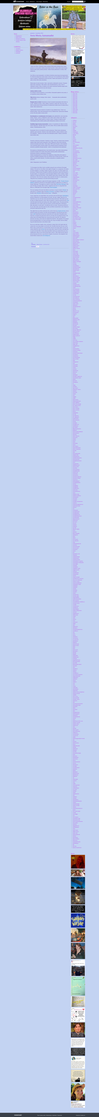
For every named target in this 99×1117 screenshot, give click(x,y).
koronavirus (75, 475)
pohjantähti (75, 655)
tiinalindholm (75, 757)
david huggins (76, 236)
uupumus (75, 786)
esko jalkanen (76, 297)
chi (73, 229)
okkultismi (75, 628)
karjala (74, 438)
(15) (75, 96)
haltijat (74, 338)
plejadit (74, 654)
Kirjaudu (69, 1)
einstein (74, 263)
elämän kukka (76, 279)
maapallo (75, 565)
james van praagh (77, 404)
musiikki (74, 604)
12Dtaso (75, 120)
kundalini (75, 500)
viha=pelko (75, 822)
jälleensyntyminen (77, 428)
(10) (75, 112)
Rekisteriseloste (49, 1115)
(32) (75, 104)
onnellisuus (75, 630)
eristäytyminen (76, 292)
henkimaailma (76, 348)
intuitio (74, 393)
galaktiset (75, 321)
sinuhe (74, 718)
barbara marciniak (77, 207)
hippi (74, 360)
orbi (74, 632)
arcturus (75, 184)
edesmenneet (76, 257)
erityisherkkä (76, 293)
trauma (74, 763)
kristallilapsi (75, 485)
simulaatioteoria (76, 716)
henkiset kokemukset (77, 353)
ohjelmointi (75, 626)
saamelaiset (75, 689)
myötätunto (75, 607)
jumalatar (75, 423)
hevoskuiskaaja (76, 357)
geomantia (75, 328)
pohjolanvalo (76, 657)
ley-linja (74, 527)
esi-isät (74, 295)
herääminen (75, 356)
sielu (74, 710)
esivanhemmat (76, 296)
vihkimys (75, 824)
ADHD (74, 127)
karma (74, 440)
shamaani (75, 709)
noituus (74, 619)
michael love (75, 594)
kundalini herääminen (78, 501)
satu (38, 246)
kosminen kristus (76, 478)
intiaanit (74, 391)
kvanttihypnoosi (76, 514)
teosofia (74, 751)
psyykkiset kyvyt (76, 660)
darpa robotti (76, 233)
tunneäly (75, 766)
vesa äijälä (75, 814)
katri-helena (75, 446)
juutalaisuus (75, 425)
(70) (75, 108)
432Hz (74, 123)
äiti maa (74, 846)
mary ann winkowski (77, 580)
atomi (74, 194)
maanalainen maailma (78, 561)
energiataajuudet (77, 286)
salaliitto (74, 694)
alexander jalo (76, 161)
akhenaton (75, 155)
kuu (73, 508)
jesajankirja (75, 412)
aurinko (74, 199)
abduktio (75, 146)
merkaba (75, 591)
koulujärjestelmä (76, 482)
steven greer (76, 729)
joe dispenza (76, 415)
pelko (74, 646)
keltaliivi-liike (75, 454)
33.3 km (74, 121)
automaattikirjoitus (77, 201)
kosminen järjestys (77, 476)
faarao (74, 308)
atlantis (74, 193)
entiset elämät (76, 290)
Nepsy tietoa (19, 37)
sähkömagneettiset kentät (79, 738)
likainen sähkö (76, 529)
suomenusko (76, 734)
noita (74, 617)
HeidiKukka (75, 132)
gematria (75, 325)
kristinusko (75, 489)
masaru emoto (76, 581)
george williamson (77, 329)
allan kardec (75, 165)
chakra (74, 228)
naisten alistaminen (77, 610)
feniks (74, 315)
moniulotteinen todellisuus (79, 601)
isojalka (74, 396)
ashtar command (77, 187)
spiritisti (74, 728)
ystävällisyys (75, 843)
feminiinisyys (76, 312)
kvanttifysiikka (76, 513)
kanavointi (75, 437)
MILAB (74, 135)
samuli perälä (76, 697)
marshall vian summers (78, 578)
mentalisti (75, 590)
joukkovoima (75, 418)
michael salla (76, 596)
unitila (74, 783)
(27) (75, 95)
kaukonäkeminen (77, 447)
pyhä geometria (76, 661)
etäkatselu (75, 305)
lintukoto (75, 532)
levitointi (74, 524)
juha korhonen (76, 420)
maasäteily (75, 566)
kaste (74, 441)
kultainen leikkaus (77, 495)
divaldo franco (76, 245)
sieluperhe (75, 715)
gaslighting (75, 322)
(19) (75, 102)
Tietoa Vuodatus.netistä (41, 1115)
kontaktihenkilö (76, 470)
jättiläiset (75, 430)
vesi (74, 815)
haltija (74, 337)
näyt (74, 625)
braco (74, 220)
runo (74, 684)
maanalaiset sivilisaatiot (78, 562)
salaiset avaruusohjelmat (78, 692)
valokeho (75, 796)
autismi (74, 200)
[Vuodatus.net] (18, 1115)
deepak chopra (76, 242)
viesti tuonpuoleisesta (78, 821)
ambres (74, 167)
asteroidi (75, 190)
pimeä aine (75, 649)
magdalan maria (76, 568)
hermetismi (75, 354)
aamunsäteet (76, 145)
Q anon (74, 139)
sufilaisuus (75, 732)
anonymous (75, 174)
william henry (76, 831)
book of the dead (77, 219)
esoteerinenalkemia (77, 300)
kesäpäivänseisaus (77, 460)
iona (74, 395)
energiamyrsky (76, 284)
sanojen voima (76, 699)
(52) (75, 106)
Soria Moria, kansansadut (42, 35)
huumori (75, 369)
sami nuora (75, 696)
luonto (74, 550)
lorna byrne (75, 539)
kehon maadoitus (77, 449)
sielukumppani (76, 713)
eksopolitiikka (76, 265)
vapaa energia (76, 805)
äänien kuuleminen (77, 847)
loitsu (74, 536)
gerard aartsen (76, 331)
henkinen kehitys (76, 350)
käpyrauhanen (76, 518)
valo (74, 795)
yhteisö (74, 836)
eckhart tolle (75, 254)
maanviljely (75, 564)
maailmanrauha (76, 559)
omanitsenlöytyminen (77, 629)
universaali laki (76, 785)
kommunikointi (76, 469)
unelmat (74, 780)
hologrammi (75, 361)
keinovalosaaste (76, 453)
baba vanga (75, 206)
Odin (74, 136)
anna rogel (75, 172)
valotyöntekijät (76, 804)
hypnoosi (75, 372)
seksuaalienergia (77, 705)
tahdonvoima (76, 742)
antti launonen (76, 180)
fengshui (75, 313)
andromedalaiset (76, 168)
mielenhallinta (76, 597)
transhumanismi (76, 761)
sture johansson (76, 731)
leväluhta (75, 526)
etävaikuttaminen (77, 306)
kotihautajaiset (76, 481)
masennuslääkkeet (77, 582)
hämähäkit (75, 375)
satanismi (75, 700)
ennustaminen (76, 289)
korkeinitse (75, 473)
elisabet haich (76, 270)
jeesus (74, 411)
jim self (74, 414)
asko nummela (76, 188)
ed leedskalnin (76, 255)
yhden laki (75, 833)
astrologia (75, 191)
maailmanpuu (76, 558)
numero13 (75, 622)
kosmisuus (75, 479)
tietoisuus (75, 756)
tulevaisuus (75, 764)
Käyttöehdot (54, 1115)
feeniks (74, 309)
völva (74, 828)
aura (74, 196)
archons (74, 183)
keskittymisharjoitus (77, 457)
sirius (74, 719)
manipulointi (75, 574)
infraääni (75, 386)
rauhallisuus (75, 673)
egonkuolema (76, 260)
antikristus (75, 178)
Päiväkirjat (18, 51)
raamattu (75, 665)
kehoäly (74, 450)
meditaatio (75, 585)
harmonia (75, 340)
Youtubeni (18, 48)
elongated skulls (76, 273)
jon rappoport (76, 417)
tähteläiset (75, 772)
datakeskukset (76, 235)
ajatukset (75, 153)
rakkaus (74, 671)
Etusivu (27, 1)
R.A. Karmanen (76, 142)
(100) (75, 109)
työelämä (75, 769)
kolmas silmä (76, 466)
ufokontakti (75, 779)
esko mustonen (76, 299)
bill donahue (75, 212)
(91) (75, 111)
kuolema (75, 502)
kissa (74, 462)
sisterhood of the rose (78, 721)
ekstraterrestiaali (76, 267)
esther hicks (75, 303)
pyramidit (75, 662)
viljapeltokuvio (76, 825)
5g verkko (75, 126)
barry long (75, 209)
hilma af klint (75, 359)
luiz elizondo (75, 540)
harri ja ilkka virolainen (78, 341)
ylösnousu (75, 840)
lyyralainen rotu (76, 553)
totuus (74, 760)
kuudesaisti (75, 510)
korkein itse (75, 472)
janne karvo (75, 407)
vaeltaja (74, 790)
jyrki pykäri (75, 427)
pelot (74, 648)
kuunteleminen (76, 511)
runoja (74, 686)
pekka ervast (76, 645)
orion (74, 633)
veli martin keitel (76, 811)
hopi (74, 363)
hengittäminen (76, 345)
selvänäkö (75, 706)
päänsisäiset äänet (77, 664)
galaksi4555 (75, 318)
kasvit (74, 444)
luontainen (75, 549)
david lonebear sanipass (78, 239)
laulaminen (75, 520)
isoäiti (74, 398)
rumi (74, 683)
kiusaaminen (76, 463)
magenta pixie (76, 569)
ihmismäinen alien (77, 377)
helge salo (75, 344)
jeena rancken (76, 409)
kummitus (75, 498)
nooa (74, 620)
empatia (74, 283)
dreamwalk (75, 251)
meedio (74, 588)
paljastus (75, 642)
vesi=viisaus (75, 817)
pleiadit (74, 652)
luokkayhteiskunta (77, 543)
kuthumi (74, 507)
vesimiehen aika (76, 818)
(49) (75, 105)
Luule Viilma (75, 133)
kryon (74, 492)
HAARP (74, 130)
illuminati (75, 380)
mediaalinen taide (77, 584)
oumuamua (75, 638)
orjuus (74, 635)
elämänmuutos (76, 280)
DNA (74, 129)
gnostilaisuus (76, 332)
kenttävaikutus (76, 456)
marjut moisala (76, 577)
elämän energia (76, 277)
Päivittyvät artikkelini (20, 38)
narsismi (75, 612)
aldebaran (75, 156)
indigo (74, 385)
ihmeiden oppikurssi (77, 376)
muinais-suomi (76, 603)
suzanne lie (75, 735)
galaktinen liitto (76, 319)
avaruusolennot (76, 204)
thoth (74, 754)
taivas (74, 744)
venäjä (74, 812)
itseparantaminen (77, 401)
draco (74, 249)
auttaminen (75, 203)
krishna (74, 484)
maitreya (75, 571)
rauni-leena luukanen (77, 674)
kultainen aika (76, 494)
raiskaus (75, 670)
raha (74, 667)
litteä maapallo (76, 533)
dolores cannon (76, 248)
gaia (74, 316)
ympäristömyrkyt (76, 841)
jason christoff (76, 408)
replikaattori (75, 677)
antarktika (75, 175)
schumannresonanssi (78, 703)
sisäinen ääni (76, 724)
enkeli (74, 287)
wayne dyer (75, 830)
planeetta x (75, 651)
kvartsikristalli (76, 517)
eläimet (74, 274)
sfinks (74, 708)
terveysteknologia (77, 753)
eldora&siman (76, 268)
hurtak (74, 367)
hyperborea (75, 370)
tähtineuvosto (76, 773)
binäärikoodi (75, 213)
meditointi (75, 587)
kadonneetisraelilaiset (78, 431)
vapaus (74, 806)
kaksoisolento (76, 433)
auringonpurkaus (77, 197)
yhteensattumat (76, 834)
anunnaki (75, 181)
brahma (74, 222)
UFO (74, 143)
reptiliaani (75, 678)
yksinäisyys (75, 837)
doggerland (75, 247)
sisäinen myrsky (76, 722)
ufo (73, 777)
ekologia (75, 264)
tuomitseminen (76, 767)
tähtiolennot (75, 774)
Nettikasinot (32, 1)
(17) (75, 99)
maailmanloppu (76, 556)
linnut (74, 530)
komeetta (75, 468)
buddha (74, 223)
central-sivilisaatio (77, 226)
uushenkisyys (76, 788)
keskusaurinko (76, 459)
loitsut (74, 537)
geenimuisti (75, 324)
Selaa (39, 1)
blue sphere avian (77, 217)
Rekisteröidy (45, 1)
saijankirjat (75, 690)
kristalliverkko (76, 488)
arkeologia (75, 185)
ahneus (74, 149)
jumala (74, 421)
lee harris (75, 521)
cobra (74, 231)
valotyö (74, 802)
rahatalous (75, 668)
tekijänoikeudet (76, 745)
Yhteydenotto (59, 1115)
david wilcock (76, 241)
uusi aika (75, 789)
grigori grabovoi (76, 335)
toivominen (75, 758)
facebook (18, 53)
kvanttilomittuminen (77, 516)
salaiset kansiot (76, 693)
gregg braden (76, 334)
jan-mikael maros (77, 405)
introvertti (75, 392)
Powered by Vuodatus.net (80, 1115)
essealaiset (75, 302)
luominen (75, 545)
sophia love (75, 725)
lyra (73, 552)
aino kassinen (76, 151)
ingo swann (75, 388)
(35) (75, 93)
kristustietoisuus (76, 491)
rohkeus (74, 681)
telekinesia (75, 748)
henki (74, 347)
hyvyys (74, 373)
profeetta (75, 658)
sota (74, 726)
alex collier (75, 159)
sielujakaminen (76, 712)
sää (73, 740)
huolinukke (75, 366)
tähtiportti (75, 776)
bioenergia (75, 215)
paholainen (75, 641)
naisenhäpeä (76, 609)
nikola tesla (75, 614)
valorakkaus (75, 799)
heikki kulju (75, 343)
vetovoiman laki (76, 820)
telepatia (75, 750)
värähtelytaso (76, 827)
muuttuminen (76, 606)
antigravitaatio (76, 177)
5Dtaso (74, 124)
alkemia (74, 164)
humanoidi (75, 364)
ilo (73, 383)
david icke (75, 238)
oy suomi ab (75, 639)
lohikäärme (75, 534)
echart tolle (75, 252)
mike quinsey (76, 600)
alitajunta (75, 162)
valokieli (74, 798)
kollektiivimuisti (76, 465)
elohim (74, 271)
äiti (73, 844)
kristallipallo (75, 486)
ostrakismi (75, 636)
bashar (74, 210)
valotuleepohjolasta (77, 801)
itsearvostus (75, 399)
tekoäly (74, 747)
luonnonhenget (76, 546)
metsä (74, 593)
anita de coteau (76, 169)
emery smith (75, 281)
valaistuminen (76, 793)
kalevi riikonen (76, 436)
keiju (74, 452)
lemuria (74, 523)
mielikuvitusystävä (77, 598)
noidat (74, 616)
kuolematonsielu (76, 505)
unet (74, 782)
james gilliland (76, 402)
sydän (74, 737)
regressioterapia (76, 676)
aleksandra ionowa (77, 158)
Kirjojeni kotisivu (19, 50)
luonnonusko (76, 548)
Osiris (74, 137)
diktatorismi (75, 244)
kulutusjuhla (75, 497)
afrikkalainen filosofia (77, 148)
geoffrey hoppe (76, 327)
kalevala (75, 434)
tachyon (74, 741)
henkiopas (75, 351)
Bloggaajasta (19, 35)
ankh (74, 171)
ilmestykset (75, 382)
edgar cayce (75, 258)
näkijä (74, 623)
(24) (75, 98)
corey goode (75, 232)
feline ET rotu (76, 311)
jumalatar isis (76, 424)
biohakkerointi (76, 216)
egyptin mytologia (77, 261)
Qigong (74, 140)
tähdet (74, 770)
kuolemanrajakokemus (78, 504)
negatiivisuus (76, 613)
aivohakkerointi (76, 152)
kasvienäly (75, 443)
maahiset (75, 555)
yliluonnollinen (76, 838)
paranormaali (76, 644)
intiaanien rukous (77, 389)
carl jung (75, 225)
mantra (74, 575)
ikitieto (74, 379)
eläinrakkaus (76, 276)
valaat (74, 792)
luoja (74, 542)
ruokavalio (75, 687)
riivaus (74, 680)
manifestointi (76, 572)
